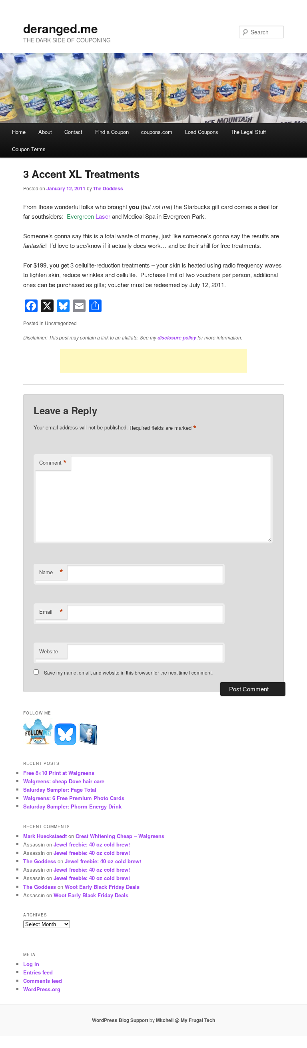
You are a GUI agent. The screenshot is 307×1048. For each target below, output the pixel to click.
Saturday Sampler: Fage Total (59, 789)
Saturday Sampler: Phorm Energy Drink (72, 806)
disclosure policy (176, 337)
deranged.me (60, 28)
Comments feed (42, 980)
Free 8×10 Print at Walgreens (58, 773)
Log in (31, 964)
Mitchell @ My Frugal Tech (185, 1020)
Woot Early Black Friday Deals (102, 886)
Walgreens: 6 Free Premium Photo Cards (73, 798)
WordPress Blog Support (120, 1020)
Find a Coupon (112, 132)
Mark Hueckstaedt (45, 836)
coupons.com (156, 132)
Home (19, 132)
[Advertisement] (153, 361)
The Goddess (108, 188)
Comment (53, 462)
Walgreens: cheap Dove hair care (63, 781)
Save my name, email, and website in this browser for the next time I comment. (128, 672)
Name (51, 572)
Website (48, 651)
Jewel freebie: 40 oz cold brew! (92, 844)
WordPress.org (41, 989)
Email (51, 611)
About (45, 132)
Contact (73, 132)
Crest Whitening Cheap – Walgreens (120, 836)
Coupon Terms (29, 149)
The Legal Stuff (248, 132)
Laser (88, 216)
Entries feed (38, 972)
